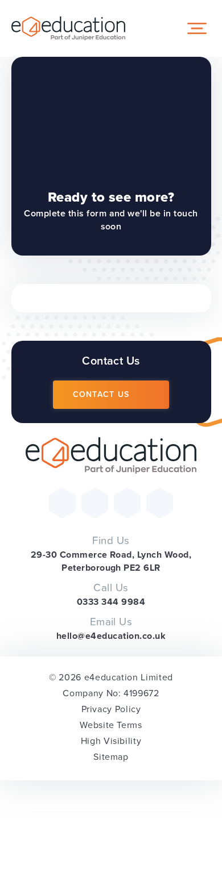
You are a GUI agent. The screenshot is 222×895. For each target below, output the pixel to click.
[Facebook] (94, 503)
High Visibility (111, 740)
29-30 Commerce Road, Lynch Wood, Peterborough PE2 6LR (111, 561)
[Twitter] (62, 503)
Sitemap (110, 756)
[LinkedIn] (159, 503)
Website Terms (111, 724)
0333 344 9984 (111, 601)
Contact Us (101, 394)
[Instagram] (127, 503)
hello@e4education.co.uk (111, 635)
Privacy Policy (111, 709)
